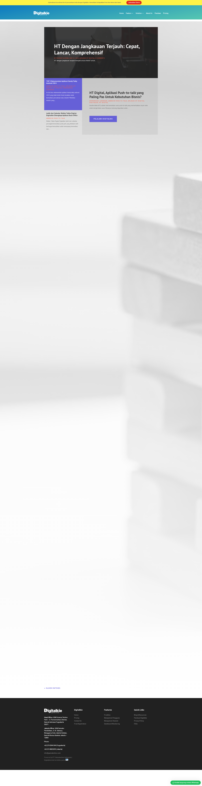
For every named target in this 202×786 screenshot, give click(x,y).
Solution (139, 13)
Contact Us (78, 721)
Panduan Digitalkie (140, 718)
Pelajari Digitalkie (103, 119)
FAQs (136, 724)
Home (121, 13)
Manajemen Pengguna (112, 718)
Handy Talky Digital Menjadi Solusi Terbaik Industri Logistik (71, 308)
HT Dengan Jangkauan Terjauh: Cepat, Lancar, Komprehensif (97, 49)
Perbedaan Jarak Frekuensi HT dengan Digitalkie (66, 580)
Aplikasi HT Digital (87, 58)
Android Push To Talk (55, 86)
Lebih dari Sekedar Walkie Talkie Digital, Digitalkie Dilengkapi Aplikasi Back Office (61, 114)
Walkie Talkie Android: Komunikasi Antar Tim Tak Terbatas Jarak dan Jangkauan (79, 398)
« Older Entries (52, 688)
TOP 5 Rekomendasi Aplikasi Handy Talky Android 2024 (61, 82)
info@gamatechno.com (52, 753)
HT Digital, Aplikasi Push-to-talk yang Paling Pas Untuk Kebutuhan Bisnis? (116, 94)
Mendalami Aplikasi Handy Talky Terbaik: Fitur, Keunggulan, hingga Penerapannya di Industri (84, 671)
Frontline (107, 715)
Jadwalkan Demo (134, 2)
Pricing (165, 13)
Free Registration (80, 724)
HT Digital (57, 88)
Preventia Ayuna (62, 58)
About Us (149, 13)
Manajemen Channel (111, 721)
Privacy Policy (139, 721)
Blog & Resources (140, 715)
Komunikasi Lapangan (98, 101)
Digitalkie (93, 102)
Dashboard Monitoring (112, 724)
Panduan (158, 13)
